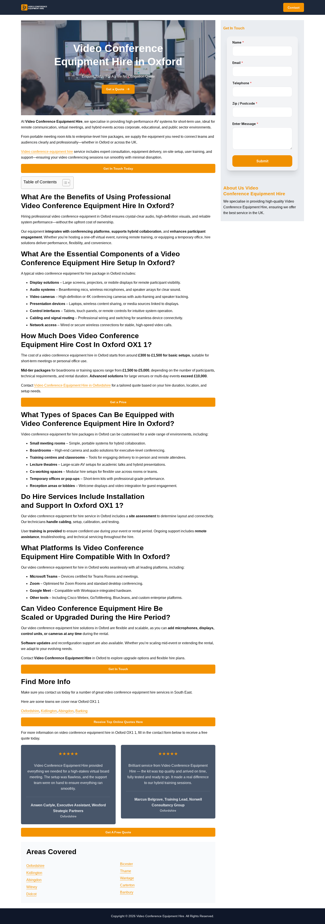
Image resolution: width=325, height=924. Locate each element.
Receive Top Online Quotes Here (118, 722)
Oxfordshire (30, 711)
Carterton (127, 885)
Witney (31, 887)
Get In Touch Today (118, 168)
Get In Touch (118, 669)
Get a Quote (115, 89)
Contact (294, 7)
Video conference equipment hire (47, 151)
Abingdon (66, 711)
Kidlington (49, 711)
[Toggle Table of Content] (64, 182)
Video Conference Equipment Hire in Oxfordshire (72, 385)
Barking (81, 711)
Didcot (31, 894)
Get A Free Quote (118, 832)
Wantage (127, 878)
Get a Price (118, 402)
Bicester (126, 864)
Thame (125, 871)
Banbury (126, 892)
